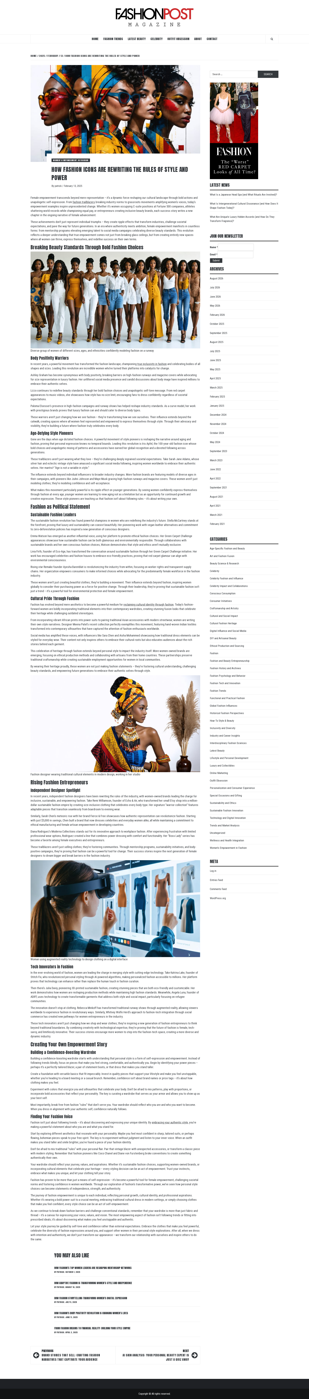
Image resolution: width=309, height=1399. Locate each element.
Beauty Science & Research (224, 563)
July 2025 (215, 351)
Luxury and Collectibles (222, 765)
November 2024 (218, 424)
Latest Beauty (137, 39)
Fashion (214, 653)
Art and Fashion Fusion (222, 556)
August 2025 (216, 342)
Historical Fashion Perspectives (227, 713)
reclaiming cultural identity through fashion (148, 604)
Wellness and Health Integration (227, 840)
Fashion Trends (113, 39)
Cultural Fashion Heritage (223, 623)
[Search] (272, 39)
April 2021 (215, 505)
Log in (213, 870)
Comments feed (218, 889)
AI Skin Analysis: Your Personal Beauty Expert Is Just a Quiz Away (156, 1355)
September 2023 (218, 451)
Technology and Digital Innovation (228, 817)
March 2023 (216, 460)
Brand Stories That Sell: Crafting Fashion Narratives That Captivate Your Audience (71, 1355)
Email (213, 254)
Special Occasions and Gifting (226, 795)
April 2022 (215, 478)
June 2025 (215, 360)
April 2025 (215, 378)
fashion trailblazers (84, 202)
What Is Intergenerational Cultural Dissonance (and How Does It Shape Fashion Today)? (244, 205)
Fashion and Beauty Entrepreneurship (229, 660)
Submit (216, 260)
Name (214, 247)
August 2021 (216, 496)
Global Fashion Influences (223, 705)
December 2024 (218, 414)
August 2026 (216, 278)
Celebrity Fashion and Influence (226, 578)
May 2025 (215, 369)
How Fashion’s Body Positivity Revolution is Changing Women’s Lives (91, 1313)
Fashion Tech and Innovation (225, 683)
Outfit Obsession (178, 39)
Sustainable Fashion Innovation (226, 810)
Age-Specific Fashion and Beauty (227, 548)
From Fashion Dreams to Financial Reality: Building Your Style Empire (92, 1328)
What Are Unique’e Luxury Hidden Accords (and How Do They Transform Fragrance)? (242, 219)
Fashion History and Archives (225, 668)
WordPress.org (218, 898)
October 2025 (217, 323)
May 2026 (215, 305)
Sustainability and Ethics (223, 803)
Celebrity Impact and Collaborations (229, 586)
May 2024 (215, 442)
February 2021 (217, 523)
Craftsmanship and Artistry (224, 608)
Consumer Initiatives (221, 601)
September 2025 (218, 333)
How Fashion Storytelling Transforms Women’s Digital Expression (90, 1298)
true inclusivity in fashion (152, 364)
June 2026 (215, 296)
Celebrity (156, 39)
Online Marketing (219, 773)
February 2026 (217, 314)
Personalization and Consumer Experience (232, 788)
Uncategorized (217, 832)
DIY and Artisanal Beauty (223, 638)
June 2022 (215, 469)
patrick (58, 185)
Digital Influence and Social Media (228, 630)
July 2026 (215, 287)
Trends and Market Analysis (224, 825)
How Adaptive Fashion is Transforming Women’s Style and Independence (93, 1283)
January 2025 (217, 405)
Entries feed (216, 880)
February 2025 (217, 396)
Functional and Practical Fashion (227, 698)
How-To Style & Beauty (222, 720)
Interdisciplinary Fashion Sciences (228, 743)
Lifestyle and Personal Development (229, 758)
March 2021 (216, 514)
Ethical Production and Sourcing (227, 645)
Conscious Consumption (222, 593)
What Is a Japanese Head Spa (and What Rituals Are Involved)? (243, 194)
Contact (212, 39)
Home (95, 39)
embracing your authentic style (170, 1122)
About (198, 39)
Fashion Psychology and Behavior (227, 675)
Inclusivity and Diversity (222, 728)
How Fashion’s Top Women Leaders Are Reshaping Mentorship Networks (92, 1268)
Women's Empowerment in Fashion (70, 160)
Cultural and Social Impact (224, 616)
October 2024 (217, 433)
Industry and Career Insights (225, 735)
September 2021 (218, 487)
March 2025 (216, 387)
